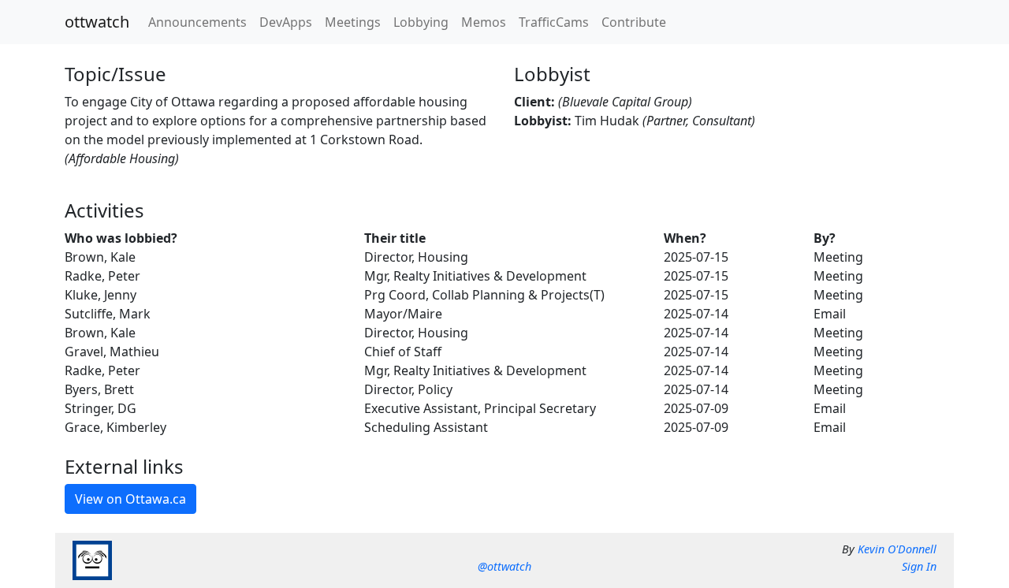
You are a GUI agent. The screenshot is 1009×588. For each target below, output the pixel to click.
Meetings (353, 22)
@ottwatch (504, 566)
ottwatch (97, 21)
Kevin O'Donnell (897, 548)
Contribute (633, 22)
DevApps (285, 22)
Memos (483, 22)
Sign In (919, 566)
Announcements (197, 22)
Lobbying (421, 22)
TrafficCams (554, 22)
